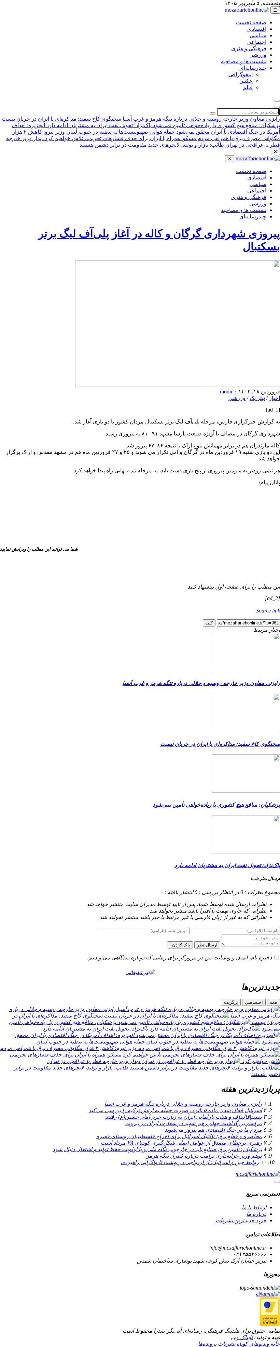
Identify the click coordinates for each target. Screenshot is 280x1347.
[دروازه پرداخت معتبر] (270, 1324)
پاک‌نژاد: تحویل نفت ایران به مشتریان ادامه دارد (98, 125)
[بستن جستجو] (277, 107)
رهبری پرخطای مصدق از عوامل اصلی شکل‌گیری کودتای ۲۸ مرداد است (181, 1143)
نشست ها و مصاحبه (243, 61)
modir (226, 391)
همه (273, 1002)
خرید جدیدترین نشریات (240, 1220)
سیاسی (258, 35)
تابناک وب (242, 1337)
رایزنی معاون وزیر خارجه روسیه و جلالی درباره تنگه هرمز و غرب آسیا (200, 119)
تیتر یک (257, 398)
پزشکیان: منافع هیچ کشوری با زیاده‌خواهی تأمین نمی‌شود (216, 125)
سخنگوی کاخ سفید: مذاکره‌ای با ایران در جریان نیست (61, 119)
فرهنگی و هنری (248, 48)
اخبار (274, 398)
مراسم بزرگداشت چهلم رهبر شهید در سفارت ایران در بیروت (193, 1123)
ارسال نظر (207, 944)
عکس (246, 81)
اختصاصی (254, 1002)
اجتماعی (256, 42)
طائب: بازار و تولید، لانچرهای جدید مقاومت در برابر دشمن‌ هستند (152, 145)
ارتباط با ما (254, 1207)
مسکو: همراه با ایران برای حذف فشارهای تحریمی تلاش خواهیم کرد (120, 138)
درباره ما (256, 1214)
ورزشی (257, 55)
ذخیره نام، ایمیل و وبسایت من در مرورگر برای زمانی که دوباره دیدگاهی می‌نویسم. (179, 957)
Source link (268, 611)
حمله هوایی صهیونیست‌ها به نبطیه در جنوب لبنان (120, 132)
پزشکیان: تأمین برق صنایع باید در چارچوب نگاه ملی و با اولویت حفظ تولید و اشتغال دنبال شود (157, 1149)
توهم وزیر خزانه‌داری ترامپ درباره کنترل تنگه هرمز (204, 1156)
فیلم (248, 87)
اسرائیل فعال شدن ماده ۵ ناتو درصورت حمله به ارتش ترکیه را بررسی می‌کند (175, 1110)
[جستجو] (277, 101)
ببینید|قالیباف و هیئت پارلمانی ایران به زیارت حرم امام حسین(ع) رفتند (183, 1117)
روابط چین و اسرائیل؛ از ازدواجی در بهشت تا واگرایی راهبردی (190, 1162)
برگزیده (231, 1002)
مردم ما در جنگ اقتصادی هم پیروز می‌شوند (213, 1130)
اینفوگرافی (240, 74)
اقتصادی (256, 29)
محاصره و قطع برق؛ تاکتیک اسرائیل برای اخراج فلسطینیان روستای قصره (179, 1136)
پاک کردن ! (179, 944)
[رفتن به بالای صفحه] (277, 1182)
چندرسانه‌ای (252, 68)
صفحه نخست (251, 22)
